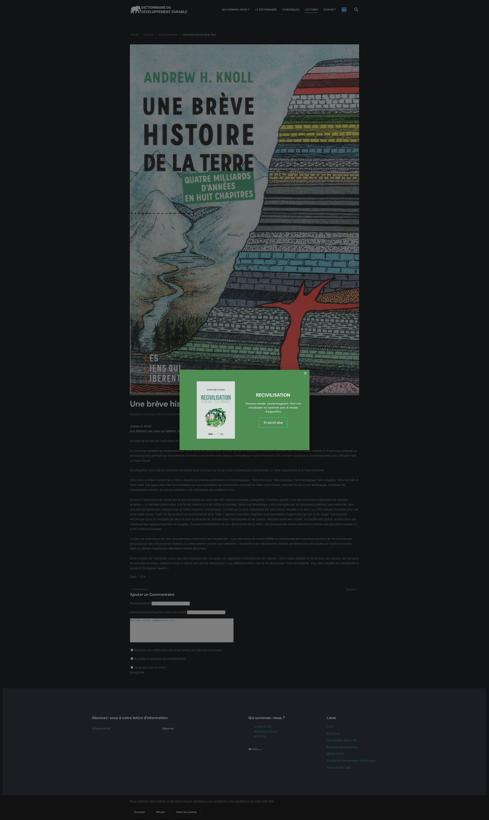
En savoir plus (273, 423)
